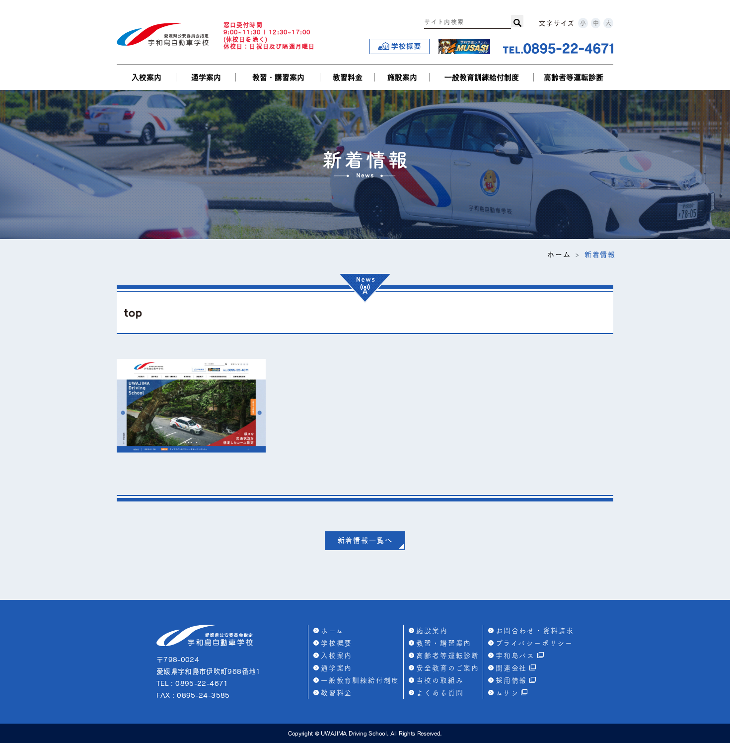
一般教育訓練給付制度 (481, 77)
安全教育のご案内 (447, 667)
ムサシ (507, 692)
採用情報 (511, 680)
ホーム (559, 254)
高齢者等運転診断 (573, 77)
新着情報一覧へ (365, 540)
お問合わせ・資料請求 (535, 630)
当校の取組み (439, 680)
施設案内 (402, 77)
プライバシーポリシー (534, 643)
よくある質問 (439, 692)
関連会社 (511, 667)
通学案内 (206, 77)
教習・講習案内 (278, 77)
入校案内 (146, 77)
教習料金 (348, 77)
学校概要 (336, 643)
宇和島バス (515, 655)
